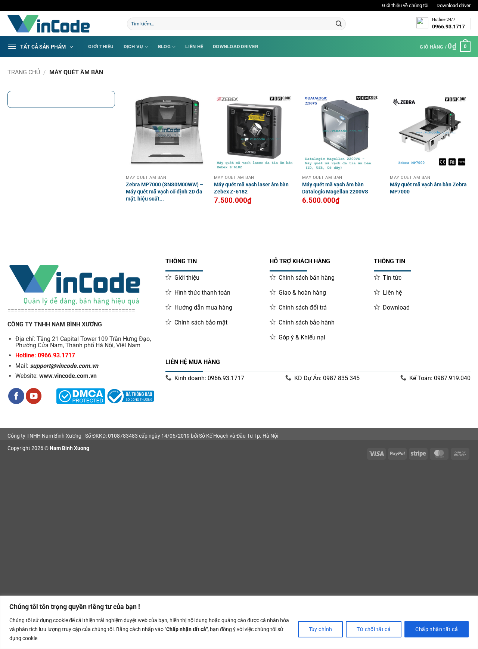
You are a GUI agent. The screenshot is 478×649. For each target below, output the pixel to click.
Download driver (454, 5)
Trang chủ (23, 72)
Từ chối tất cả (374, 629)
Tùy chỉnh (320, 629)
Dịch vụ (133, 46)
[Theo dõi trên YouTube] (34, 396)
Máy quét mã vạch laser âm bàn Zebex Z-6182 (251, 188)
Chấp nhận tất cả (436, 629)
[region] (239, 622)
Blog (164, 46)
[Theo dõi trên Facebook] (16, 396)
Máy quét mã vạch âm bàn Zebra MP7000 (428, 188)
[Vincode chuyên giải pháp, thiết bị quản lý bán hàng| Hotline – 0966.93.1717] (61, 23)
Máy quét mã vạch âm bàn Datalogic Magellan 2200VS (335, 188)
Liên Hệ (194, 46)
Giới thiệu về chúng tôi (405, 5)
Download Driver (235, 46)
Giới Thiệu (101, 46)
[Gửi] (338, 24)
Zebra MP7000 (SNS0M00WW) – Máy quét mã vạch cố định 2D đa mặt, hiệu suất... (164, 191)
